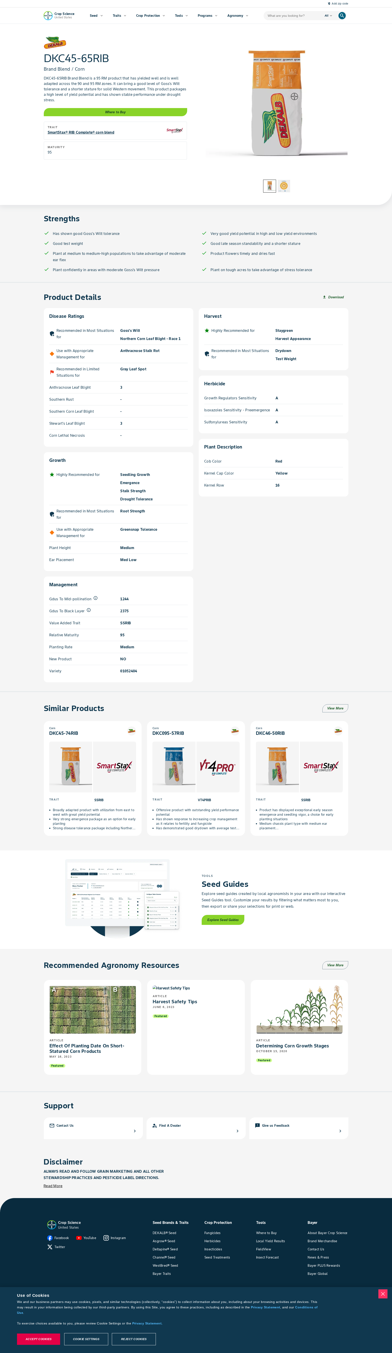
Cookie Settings (86, 1339)
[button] (51, 1224)
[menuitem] (96, 15)
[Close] (382, 1293)
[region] (196, 1320)
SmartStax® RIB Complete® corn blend (81, 132)
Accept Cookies (39, 1339)
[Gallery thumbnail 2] (284, 186)
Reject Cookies (134, 1339)
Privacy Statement (265, 1307)
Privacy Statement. (147, 1323)
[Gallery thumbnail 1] (269, 186)
